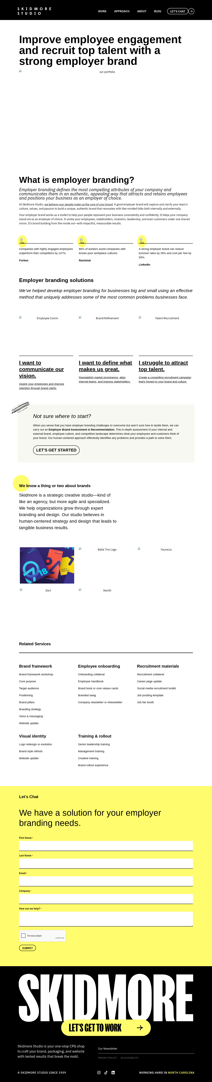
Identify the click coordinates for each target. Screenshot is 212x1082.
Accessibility (129, 1058)
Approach (121, 11)
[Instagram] (99, 1072)
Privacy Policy (107, 1058)
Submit (27, 948)
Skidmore (106, 998)
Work (102, 11)
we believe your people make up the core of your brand (78, 204)
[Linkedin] (113, 1072)
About (141, 11)
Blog (157, 11)
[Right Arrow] (106, 1072)
